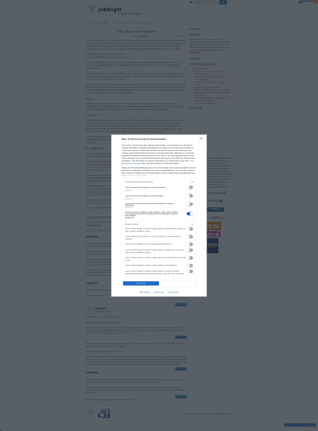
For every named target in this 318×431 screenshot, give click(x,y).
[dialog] (159, 215)
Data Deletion (145, 292)
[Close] (202, 139)
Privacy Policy (173, 292)
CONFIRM (141, 283)
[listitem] (159, 182)
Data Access (159, 292)
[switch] (190, 187)
